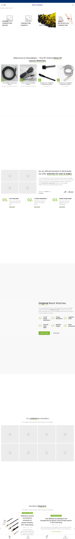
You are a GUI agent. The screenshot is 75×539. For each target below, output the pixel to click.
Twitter (47, 191)
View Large (18, 426)
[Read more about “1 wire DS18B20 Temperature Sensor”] (2, 80)
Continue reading (56, 531)
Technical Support (27, 512)
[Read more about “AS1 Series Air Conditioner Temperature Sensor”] (39, 80)
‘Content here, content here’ (48, 183)
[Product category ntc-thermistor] (47, 18)
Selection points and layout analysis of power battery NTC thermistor (27, 520)
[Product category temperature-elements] (28, 18)
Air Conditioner (47, 86)
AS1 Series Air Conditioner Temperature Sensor (46, 83)
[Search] (73, 5)
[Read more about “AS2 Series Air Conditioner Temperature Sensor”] (58, 80)
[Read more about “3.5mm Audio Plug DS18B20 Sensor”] (21, 80)
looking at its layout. (55, 309)
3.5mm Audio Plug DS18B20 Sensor (28, 83)
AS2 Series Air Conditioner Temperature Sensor (65, 83)
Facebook (41, 193)
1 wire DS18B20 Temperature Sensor (9, 83)
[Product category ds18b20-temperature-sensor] (10, 18)
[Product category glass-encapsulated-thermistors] (65, 18)
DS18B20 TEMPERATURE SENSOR (9, 86)
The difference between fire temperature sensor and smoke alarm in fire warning (56, 520)
